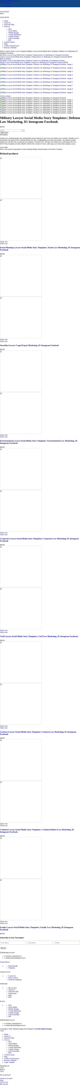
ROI (9, 997)
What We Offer (13, 991)
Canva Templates (21, 51)
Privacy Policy (13, 978)
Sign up (3, 948)
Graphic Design (13, 36)
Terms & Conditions (15, 980)
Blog (10, 995)
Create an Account (6, 1078)
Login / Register (9, 1062)
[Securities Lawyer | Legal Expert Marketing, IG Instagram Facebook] (21, 296)
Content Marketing (14, 34)
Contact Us (12, 976)
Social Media (12, 31)
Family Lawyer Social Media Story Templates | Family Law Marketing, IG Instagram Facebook (31, 62)
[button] (3, 243)
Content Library (9, 51)
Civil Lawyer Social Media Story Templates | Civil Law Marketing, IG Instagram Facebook (39, 636)
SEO (10, 29)
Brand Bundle (13, 966)
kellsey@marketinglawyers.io (9, 1)
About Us (11, 990)
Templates (11, 968)
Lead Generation (13, 38)
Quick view (4, 242)
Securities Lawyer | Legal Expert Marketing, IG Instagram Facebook (29, 345)
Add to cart (4, 132)
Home (2, 51)
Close (2, 1031)
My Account (12, 988)
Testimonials (12, 993)
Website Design (13, 33)
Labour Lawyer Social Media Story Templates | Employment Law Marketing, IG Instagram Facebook (33, 57)
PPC (9, 40)
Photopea (45, 149)
